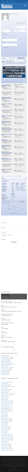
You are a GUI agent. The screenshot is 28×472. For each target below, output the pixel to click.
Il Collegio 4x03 (4, 361)
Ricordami (4, 232)
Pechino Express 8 (4, 385)
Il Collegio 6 (3, 399)
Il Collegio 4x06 (4, 355)
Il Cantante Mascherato (5, 440)
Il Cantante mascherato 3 (6, 450)
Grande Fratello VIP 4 (5, 419)
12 (12, 81)
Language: (9, 208)
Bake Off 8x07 (4, 373)
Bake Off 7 (3, 414)
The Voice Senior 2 (4, 428)
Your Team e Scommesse (6, 301)
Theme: (9, 206)
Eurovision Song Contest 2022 (7, 393)
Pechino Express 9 (4, 391)
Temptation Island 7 (5, 408)
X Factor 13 (3, 424)
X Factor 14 (3, 412)
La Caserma (3, 415)
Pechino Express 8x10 (5, 363)
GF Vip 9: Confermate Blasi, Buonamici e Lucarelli (11, 311)
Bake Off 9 (3, 431)
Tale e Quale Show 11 (5, 389)
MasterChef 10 (4, 398)
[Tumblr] (9, 1)
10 (9, 81)
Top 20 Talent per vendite (6, 315)
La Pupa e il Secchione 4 (6, 402)
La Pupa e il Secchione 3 (6, 406)
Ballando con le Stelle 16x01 (6, 364)
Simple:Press (13, 213)
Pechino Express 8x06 (5, 370)
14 (15, 81)
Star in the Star (4, 442)
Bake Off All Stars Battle (6, 409)
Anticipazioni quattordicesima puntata (7, 140)
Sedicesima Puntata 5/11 (7, 92)
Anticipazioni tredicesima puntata (7, 170)
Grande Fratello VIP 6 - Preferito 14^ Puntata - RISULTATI (6, 122)
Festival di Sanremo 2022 (6, 401)
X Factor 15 (3, 425)
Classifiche (3, 318)
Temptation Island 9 (5, 447)
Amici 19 (2, 432)
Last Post (17, 85)
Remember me (6, 47)
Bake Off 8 (3, 416)
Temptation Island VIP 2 (6, 421)
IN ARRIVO (3, 309)
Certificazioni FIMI (4, 324)
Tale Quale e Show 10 (5, 418)
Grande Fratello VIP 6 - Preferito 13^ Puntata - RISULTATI (6, 146)
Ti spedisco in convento (6, 382)
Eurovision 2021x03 (5, 360)
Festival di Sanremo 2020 (6, 438)
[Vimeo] (7, 1)
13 (13, 81)
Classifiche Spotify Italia (5, 320)
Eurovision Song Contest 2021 (7, 386)
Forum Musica (4, 340)
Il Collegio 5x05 (4, 371)
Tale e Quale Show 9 (5, 444)
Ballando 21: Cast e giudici (6, 337)
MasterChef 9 (3, 392)
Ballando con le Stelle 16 (6, 411)
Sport (2, 327)
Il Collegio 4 (3, 383)
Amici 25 (2, 331)
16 (18, 81)
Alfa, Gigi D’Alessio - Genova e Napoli (8, 307)
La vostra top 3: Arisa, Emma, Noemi (8, 341)
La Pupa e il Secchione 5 (6, 448)
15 (16, 81)
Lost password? (11, 54)
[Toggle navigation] (25, 5)
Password (3, 42)
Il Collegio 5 (3, 388)
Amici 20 (2, 441)
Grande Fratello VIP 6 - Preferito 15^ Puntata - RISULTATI (6, 86)
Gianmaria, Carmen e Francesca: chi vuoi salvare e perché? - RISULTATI (7, 128)
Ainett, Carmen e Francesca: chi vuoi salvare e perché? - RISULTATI (7, 152)
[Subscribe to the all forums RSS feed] (2, 178)
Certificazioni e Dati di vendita (7, 314)
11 (20, 94)
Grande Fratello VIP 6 (20, 58)
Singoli (2, 305)
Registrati (9, 235)
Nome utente (3, 222)
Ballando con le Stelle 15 (6, 437)
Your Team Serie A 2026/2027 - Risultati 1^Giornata (11, 302)
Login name (4, 37)
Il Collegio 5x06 (4, 374)
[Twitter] (2, 1)
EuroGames (3, 396)
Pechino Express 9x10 (5, 368)
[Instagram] (14, 1)
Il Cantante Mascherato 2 (6, 403)
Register (24, 23)
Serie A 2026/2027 (4, 328)
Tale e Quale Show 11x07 (6, 358)
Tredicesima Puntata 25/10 (7, 164)
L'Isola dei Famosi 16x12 (6, 357)
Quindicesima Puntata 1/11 (7, 110)
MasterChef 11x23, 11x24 (6, 367)
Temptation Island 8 (5, 427)
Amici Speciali (4, 422)
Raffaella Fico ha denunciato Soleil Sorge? (7, 159)
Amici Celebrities (4, 429)
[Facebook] (5, 1)
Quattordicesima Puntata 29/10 (7, 135)
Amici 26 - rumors (4, 333)
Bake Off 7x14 (4, 365)
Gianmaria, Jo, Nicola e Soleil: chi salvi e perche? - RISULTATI (7, 98)
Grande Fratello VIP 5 (5, 434)
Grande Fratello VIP (12, 58)
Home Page (4, 58)
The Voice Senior (4, 405)
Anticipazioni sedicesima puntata (7, 104)
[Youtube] (12, 1)
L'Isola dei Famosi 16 (5, 395)
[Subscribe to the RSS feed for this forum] (25, 60)
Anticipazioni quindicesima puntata (7, 116)
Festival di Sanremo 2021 (6, 435)
